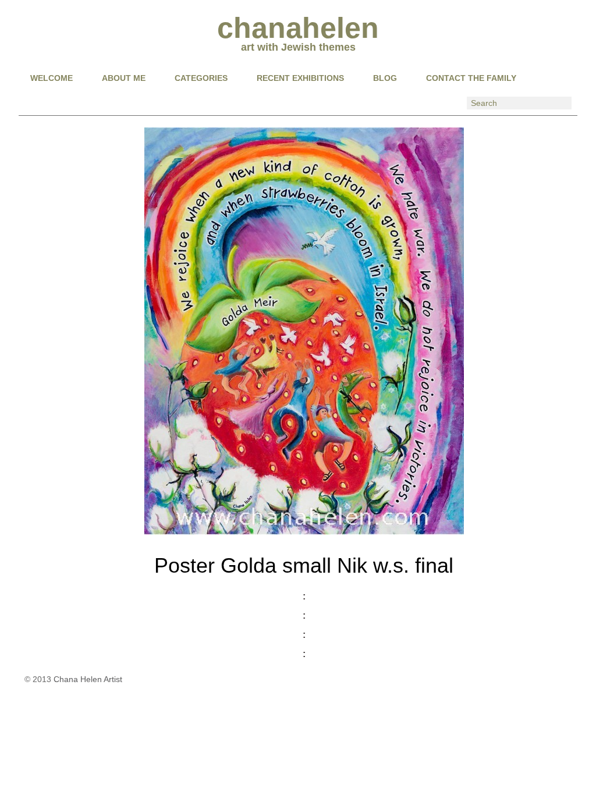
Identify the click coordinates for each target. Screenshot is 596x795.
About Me (124, 78)
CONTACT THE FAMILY (471, 78)
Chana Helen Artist (88, 679)
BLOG (385, 78)
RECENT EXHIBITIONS (300, 78)
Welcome (51, 78)
